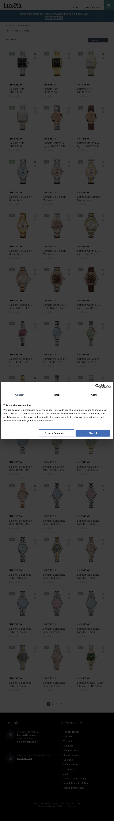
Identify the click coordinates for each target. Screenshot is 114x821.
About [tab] (94, 395)
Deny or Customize (55, 433)
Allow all (92, 433)
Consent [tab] (19, 395)
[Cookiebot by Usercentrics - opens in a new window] (98, 386)
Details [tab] (57, 395)
